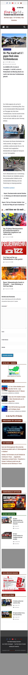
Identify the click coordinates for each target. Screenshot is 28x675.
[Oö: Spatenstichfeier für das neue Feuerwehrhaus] (7, 616)
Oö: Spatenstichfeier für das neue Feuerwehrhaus (19, 613)
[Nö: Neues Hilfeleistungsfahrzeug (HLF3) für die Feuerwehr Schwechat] (7, 524)
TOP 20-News (17, 17)
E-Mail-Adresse (5, 340)
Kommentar (4, 306)
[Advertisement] (13, 477)
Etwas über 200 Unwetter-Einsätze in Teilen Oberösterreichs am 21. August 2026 (16, 399)
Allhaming (6, 64)
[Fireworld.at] (3, 27)
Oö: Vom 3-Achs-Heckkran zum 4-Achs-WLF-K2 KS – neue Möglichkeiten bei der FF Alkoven (16, 388)
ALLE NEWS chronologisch (7, 644)
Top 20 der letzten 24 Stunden (20, 644)
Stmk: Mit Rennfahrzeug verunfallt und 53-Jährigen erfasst (16, 408)
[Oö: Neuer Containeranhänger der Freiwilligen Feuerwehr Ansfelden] (7, 539)
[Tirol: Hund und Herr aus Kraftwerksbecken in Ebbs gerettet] (14, 243)
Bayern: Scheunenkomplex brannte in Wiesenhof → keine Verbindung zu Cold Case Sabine (13, 284)
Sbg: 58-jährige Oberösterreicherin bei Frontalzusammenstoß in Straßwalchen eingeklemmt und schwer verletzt (13, 231)
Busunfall (9, 64)
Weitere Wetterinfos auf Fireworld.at (14, 376)
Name (3, 332)
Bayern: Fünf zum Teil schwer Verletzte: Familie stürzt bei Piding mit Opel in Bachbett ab (13, 203)
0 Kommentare (12, 62)
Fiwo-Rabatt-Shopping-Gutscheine (14, 642)
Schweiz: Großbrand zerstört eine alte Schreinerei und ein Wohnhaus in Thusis (12, 462)
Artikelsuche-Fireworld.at (14, 647)
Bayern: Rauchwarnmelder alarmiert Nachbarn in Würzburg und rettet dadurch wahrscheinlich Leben (15, 195)
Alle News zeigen (8, 17)
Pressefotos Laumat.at (8, 188)
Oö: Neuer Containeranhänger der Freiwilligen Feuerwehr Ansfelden (18, 536)
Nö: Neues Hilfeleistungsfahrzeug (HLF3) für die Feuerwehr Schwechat (18, 521)
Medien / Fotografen (7, 49)
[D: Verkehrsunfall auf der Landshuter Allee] (7, 604)
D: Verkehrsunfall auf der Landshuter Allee (18, 602)
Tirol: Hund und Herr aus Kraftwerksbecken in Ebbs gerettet (12, 258)
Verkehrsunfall (13, 64)
